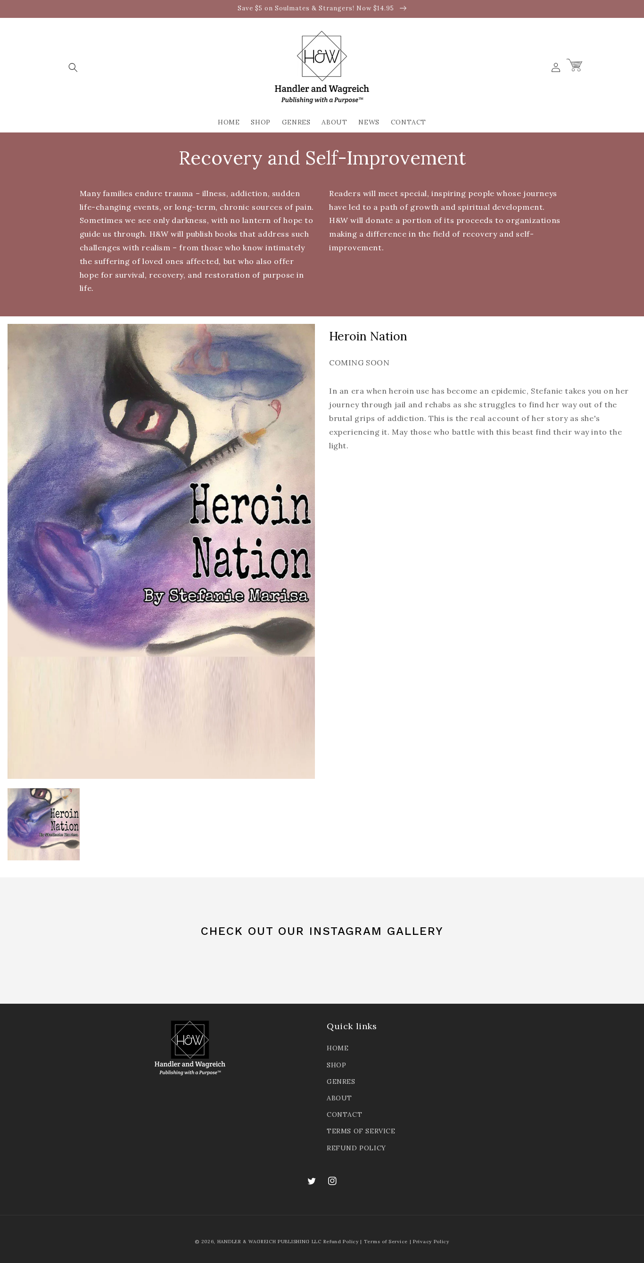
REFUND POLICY (356, 1148)
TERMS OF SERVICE (361, 1131)
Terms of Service (386, 1241)
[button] (73, 67)
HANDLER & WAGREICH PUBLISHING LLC (269, 1241)
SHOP (336, 1065)
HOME (337, 1048)
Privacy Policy (431, 1241)
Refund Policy (341, 1241)
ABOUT (339, 1098)
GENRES (341, 1081)
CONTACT (344, 1114)
